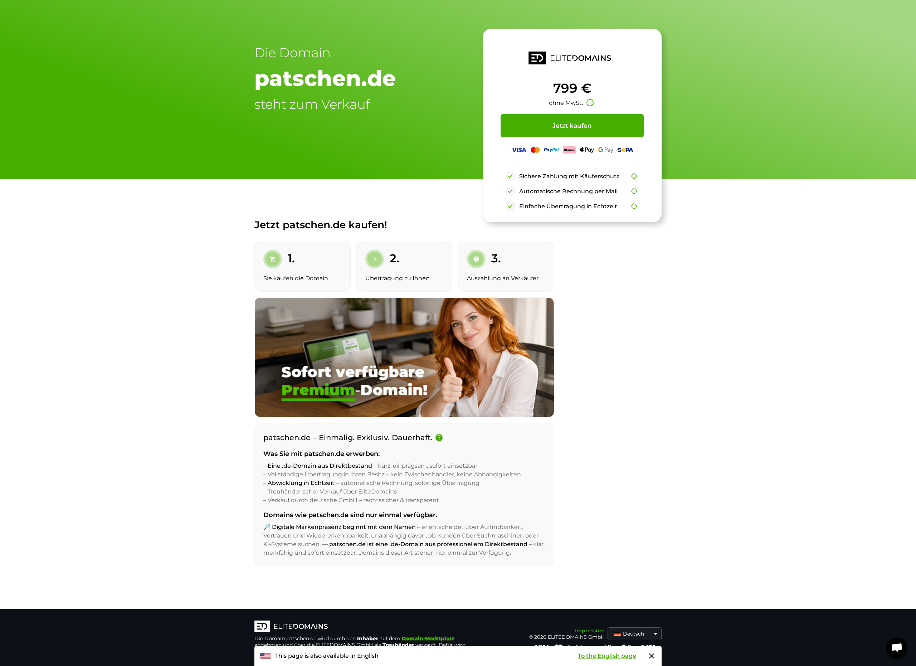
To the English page (607, 655)
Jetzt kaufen (572, 125)
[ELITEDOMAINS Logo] (361, 627)
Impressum (590, 630)
